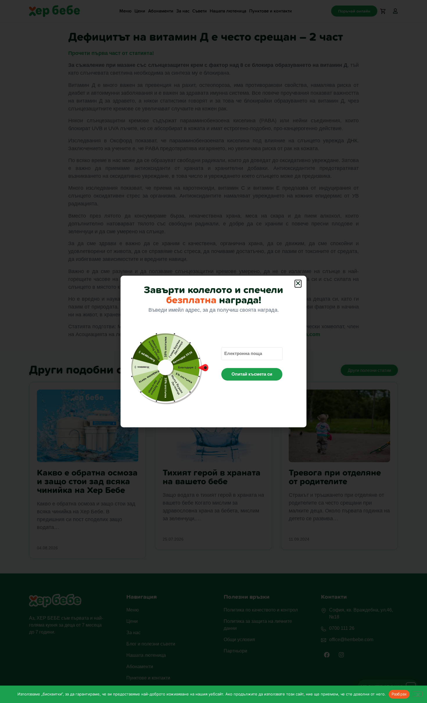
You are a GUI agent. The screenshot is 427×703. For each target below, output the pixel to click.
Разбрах (399, 694)
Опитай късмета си (252, 374)
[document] (213, 351)
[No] (418, 694)
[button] (298, 283)
